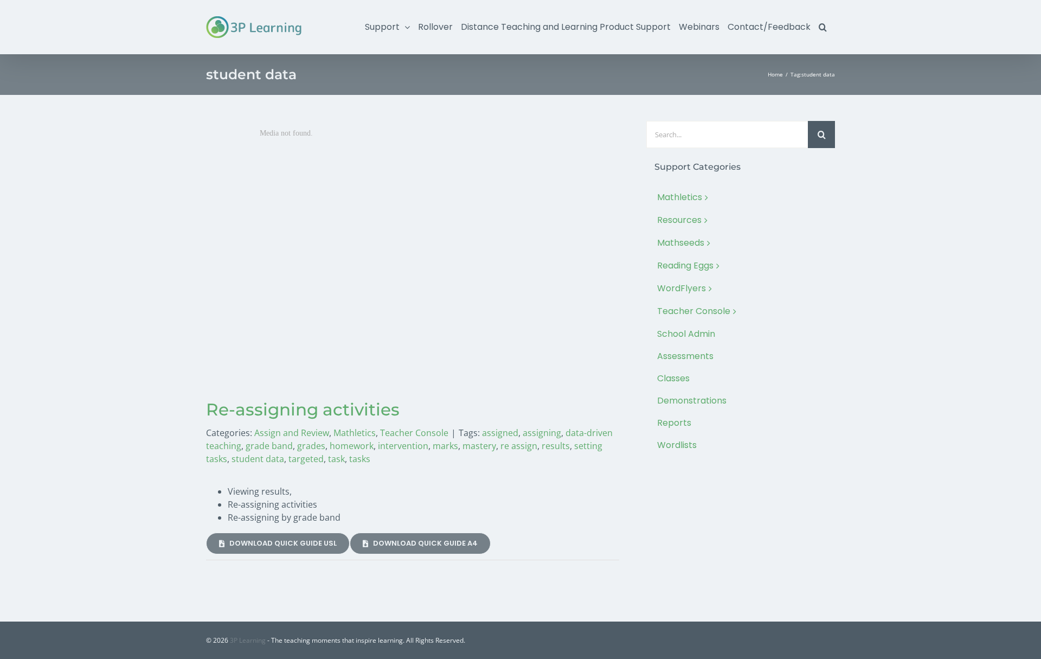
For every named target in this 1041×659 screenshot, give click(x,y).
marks (445, 446)
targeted (306, 459)
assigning (542, 433)
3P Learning (248, 640)
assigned (500, 433)
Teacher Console (414, 433)
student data (258, 459)
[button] (823, 27)
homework (352, 446)
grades (311, 446)
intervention (403, 446)
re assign (518, 446)
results (556, 446)
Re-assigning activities (303, 409)
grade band (269, 446)
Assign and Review (291, 433)
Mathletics (354, 433)
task (336, 459)
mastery (479, 446)
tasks (359, 459)
